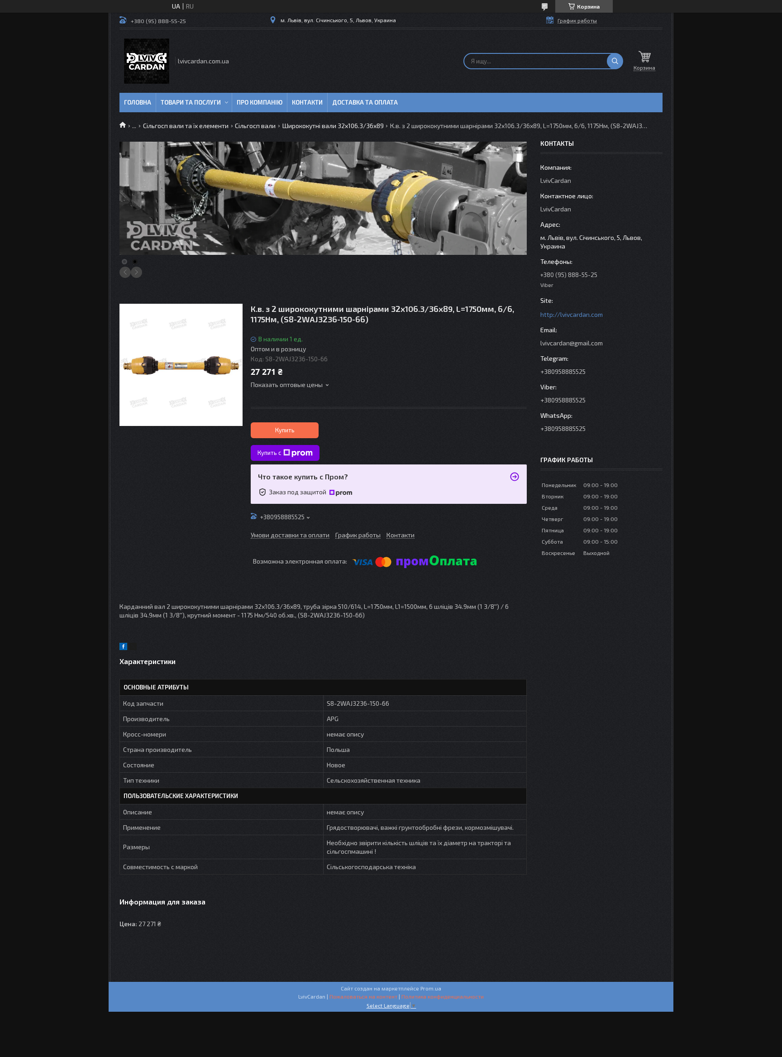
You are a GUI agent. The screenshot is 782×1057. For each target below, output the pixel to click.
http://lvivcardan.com (571, 314)
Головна (137, 102)
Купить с (269, 452)
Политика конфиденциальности (442, 996)
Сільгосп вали (255, 125)
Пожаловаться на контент (363, 996)
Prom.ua (430, 988)
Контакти (307, 102)
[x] (133, 647)
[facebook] (123, 647)
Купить (285, 430)
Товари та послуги (191, 102)
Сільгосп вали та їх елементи (186, 125)
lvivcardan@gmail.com (571, 343)
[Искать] (615, 61)
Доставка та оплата (365, 102)
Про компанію (259, 102)
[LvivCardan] (146, 61)
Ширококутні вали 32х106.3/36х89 (333, 125)
